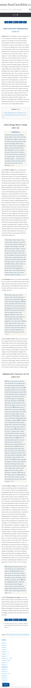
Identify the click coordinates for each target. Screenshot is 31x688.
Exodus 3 (4, 647)
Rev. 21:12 (14, 612)
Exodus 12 (4, 656)
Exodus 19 (4, 669)
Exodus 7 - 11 (5, 654)
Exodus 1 (4, 643)
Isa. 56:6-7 (20, 347)
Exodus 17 (4, 665)
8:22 (6, 93)
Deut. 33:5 (7, 71)
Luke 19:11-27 (24, 612)
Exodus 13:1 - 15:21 (7, 658)
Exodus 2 (4, 645)
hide (18, 109)
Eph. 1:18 (7, 612)
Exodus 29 (4, 686)
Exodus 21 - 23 (6, 673)
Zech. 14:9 (24, 367)
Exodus (4, 640)
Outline (16, 22)
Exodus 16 (4, 662)
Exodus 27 (4, 682)
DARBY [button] (12, 165)
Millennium (26, 634)
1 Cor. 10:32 (16, 95)
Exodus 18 (5, 667)
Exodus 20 (4, 671)
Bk (6, 22)
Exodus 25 (4, 678)
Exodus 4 (4, 649)
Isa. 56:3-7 (11, 93)
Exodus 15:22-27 (6, 660)
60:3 (16, 93)
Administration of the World (15, 634)
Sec (11, 22)
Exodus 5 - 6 (5, 651)
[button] (14, 15)
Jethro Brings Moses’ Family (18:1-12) (15, 113)
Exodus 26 (4, 680)
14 (18, 612)
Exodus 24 (4, 675)
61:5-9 (20, 93)
